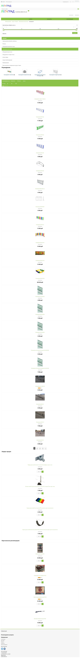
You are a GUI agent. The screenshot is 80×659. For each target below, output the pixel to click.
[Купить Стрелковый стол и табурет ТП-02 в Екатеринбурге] (40, 571)
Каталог (12, 19)
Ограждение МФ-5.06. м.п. (40, 188)
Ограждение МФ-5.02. (40, 116)
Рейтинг (19, 81)
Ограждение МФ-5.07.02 (40, 260)
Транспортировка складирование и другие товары (12, 65)
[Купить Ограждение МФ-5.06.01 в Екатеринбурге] (40, 200)
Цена (24, 81)
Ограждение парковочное (24, 74)
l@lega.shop (3, 655)
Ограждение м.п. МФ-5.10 (40, 386)
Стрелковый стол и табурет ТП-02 (40, 575)
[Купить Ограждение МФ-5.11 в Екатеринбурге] (40, 400)
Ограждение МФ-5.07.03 (40, 278)
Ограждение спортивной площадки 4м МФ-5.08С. (40, 368)
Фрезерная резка (6, 62)
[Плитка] (6, 85)
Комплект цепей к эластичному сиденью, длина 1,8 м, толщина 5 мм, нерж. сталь (40, 486)
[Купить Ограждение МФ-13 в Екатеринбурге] (40, 436)
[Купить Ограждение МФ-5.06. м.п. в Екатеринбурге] (40, 186)
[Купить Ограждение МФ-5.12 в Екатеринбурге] (40, 418)
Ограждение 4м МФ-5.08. (40, 314)
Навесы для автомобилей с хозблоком (10, 41)
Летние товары (5, 57)
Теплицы (4, 43)
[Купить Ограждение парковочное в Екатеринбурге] (24, 71)
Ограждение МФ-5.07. (40, 224)
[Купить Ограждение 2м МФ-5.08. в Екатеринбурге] (40, 294)
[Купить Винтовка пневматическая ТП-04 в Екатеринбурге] (40, 612)
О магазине (3, 639)
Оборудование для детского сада (9, 46)
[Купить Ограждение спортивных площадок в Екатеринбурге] (40, 71)
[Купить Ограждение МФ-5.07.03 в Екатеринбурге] (40, 274)
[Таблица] (14, 85)
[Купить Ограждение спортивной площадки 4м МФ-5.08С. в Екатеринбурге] (40, 366)
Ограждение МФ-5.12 (40, 422)
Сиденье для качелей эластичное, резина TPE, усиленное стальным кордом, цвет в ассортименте (40, 529)
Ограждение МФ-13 (40, 440)
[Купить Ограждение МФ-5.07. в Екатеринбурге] (40, 222)
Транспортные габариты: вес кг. (9, 25)
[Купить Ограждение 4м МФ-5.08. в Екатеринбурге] (40, 312)
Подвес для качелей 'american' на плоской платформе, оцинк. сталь (40, 464)
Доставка (2, 640)
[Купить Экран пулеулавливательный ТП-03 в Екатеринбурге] (40, 594)
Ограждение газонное (8, 74)
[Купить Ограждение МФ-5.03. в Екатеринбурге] (40, 130)
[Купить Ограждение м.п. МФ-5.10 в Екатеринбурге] (40, 382)
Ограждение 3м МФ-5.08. (40, 332)
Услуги (30, 19)
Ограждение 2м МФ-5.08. (40, 296)
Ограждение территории (54, 74)
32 (7, 83)
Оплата (2, 641)
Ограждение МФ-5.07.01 (40, 242)
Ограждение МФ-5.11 (40, 404)
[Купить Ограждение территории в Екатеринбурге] (55, 71)
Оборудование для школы (7, 51)
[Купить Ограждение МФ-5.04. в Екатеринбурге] (40, 150)
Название (13, 81)
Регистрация (9, 1)
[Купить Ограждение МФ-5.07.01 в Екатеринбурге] (40, 236)
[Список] (10, 85)
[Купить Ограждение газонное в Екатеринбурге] (9, 71)
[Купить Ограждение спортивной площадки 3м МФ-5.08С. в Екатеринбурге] (40, 348)
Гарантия (2, 643)
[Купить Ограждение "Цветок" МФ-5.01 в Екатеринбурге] (40, 96)
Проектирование (4, 644)
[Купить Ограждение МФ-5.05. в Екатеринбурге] (40, 168)
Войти (3, 1)
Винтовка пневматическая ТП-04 (40, 618)
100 (16, 83)
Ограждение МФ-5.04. (40, 152)
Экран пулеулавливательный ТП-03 (40, 597)
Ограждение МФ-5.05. (40, 170)
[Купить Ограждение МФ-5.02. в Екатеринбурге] (40, 114)
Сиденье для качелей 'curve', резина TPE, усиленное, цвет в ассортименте (40, 508)
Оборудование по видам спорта (8, 54)
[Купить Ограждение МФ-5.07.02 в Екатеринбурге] (40, 254)
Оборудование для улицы (7, 49)
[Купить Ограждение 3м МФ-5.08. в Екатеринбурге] (40, 330)
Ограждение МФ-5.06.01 (40, 206)
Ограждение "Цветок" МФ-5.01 (40, 98)
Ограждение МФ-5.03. (40, 134)
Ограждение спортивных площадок (40, 75)
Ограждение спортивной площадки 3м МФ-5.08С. (40, 350)
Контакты (49, 19)
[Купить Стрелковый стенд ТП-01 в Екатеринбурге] (40, 552)
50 (11, 83)
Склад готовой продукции (7, 59)
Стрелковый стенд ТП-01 (40, 553)
